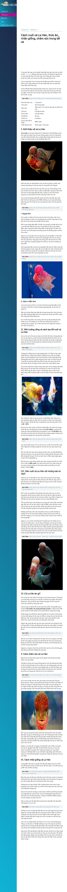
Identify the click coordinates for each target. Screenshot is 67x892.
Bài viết (3, 18)
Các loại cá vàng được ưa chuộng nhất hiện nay (44, 807)
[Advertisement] (42, 16)
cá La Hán (28, 74)
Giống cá (4, 15)
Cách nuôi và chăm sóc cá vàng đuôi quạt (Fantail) (45, 98)
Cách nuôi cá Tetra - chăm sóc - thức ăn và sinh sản (45, 536)
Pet (2, 22)
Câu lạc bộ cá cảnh (7, 25)
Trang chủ (4, 11)
